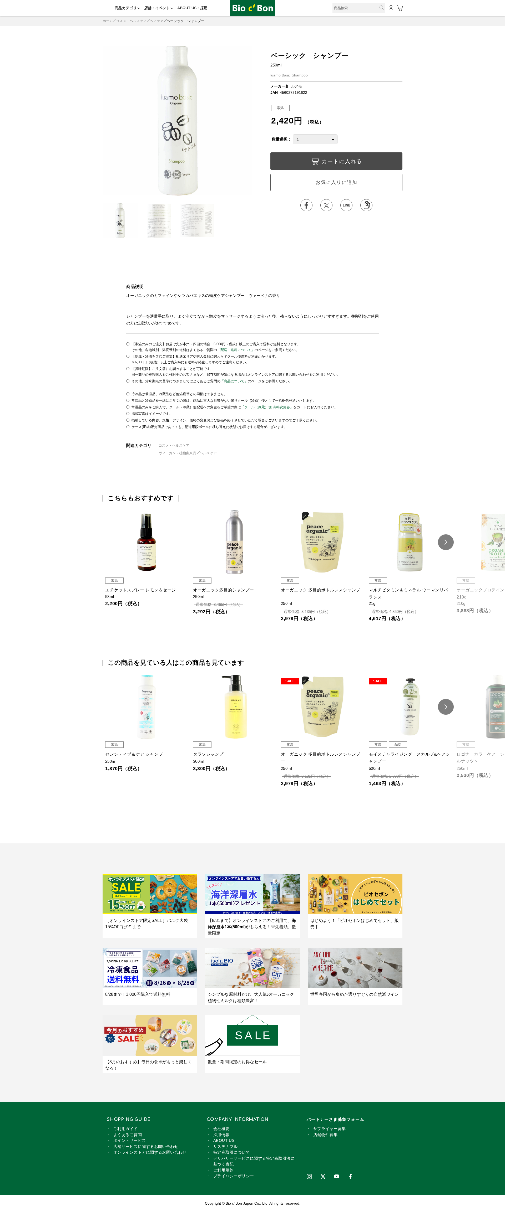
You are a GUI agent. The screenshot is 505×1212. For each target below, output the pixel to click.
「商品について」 (234, 381)
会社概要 (221, 1128)
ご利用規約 (223, 1170)
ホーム (108, 21)
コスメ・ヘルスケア (131, 21)
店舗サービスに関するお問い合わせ (145, 1146)
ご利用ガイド (125, 1128)
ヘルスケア (208, 453)
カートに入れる (342, 161)
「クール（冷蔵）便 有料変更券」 (267, 407)
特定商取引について (231, 1152)
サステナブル (225, 1146)
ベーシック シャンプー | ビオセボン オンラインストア (252, 8)
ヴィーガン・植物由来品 (177, 453)
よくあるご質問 (127, 1134)
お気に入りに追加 (336, 182)
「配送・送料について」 (236, 350)
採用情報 (221, 1134)
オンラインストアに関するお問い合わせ (149, 1152)
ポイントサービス (129, 1140)
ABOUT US (224, 1140)
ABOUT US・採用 (192, 8)
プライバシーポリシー (233, 1176)
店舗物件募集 (325, 1134)
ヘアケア (157, 21)
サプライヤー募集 (329, 1128)
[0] (399, 8)
